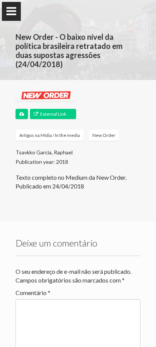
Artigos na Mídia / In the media (49, 135)
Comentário (33, 292)
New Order (103, 135)
